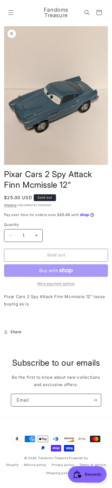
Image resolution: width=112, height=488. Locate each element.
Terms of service (92, 465)
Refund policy (35, 465)
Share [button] (15, 331)
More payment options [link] (56, 283)
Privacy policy (63, 465)
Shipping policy (58, 473)
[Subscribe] (95, 400)
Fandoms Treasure (53, 458)
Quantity (11, 224)
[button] (11, 13)
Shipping (10, 205)
